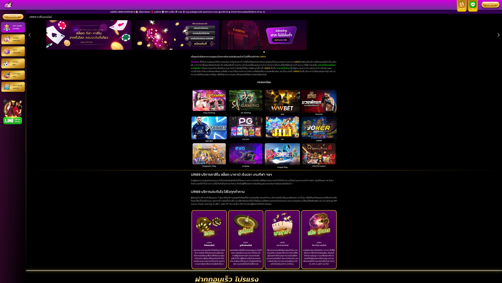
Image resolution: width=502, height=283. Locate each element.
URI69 (209, 242)
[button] (29, 35)
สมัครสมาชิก (13, 16)
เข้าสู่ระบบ (490, 4)
